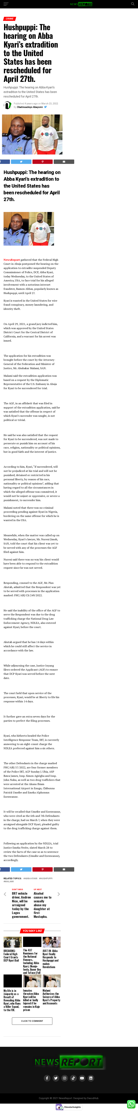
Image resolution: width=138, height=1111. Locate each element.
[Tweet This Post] (21, 162)
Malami (9, 882)
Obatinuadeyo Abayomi (30, 107)
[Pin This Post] (42, 162)
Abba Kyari (31, 879)
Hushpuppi (46, 879)
